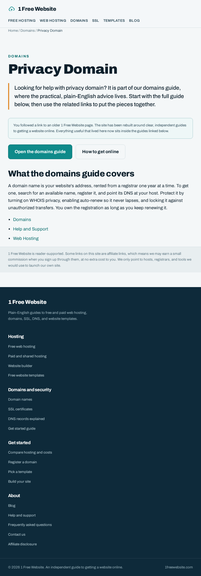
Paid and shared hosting (27, 356)
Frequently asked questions (30, 525)
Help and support (22, 515)
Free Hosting (22, 21)
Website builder (20, 366)
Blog (134, 21)
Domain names (20, 399)
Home (13, 31)
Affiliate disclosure (22, 544)
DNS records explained (26, 419)
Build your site (19, 481)
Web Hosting (53, 21)
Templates (114, 21)
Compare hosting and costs (30, 452)
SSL (95, 21)
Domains (79, 21)
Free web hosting (21, 346)
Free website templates (26, 375)
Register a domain (22, 462)
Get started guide (21, 428)
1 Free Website (37, 9)
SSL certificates (20, 409)
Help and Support (30, 229)
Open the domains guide (40, 151)
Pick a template (20, 472)
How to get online (100, 151)
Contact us (16, 534)
